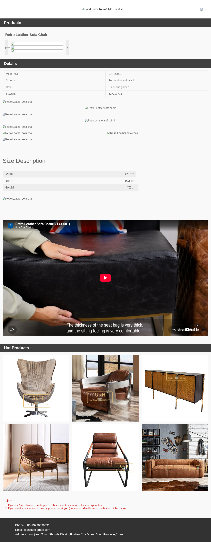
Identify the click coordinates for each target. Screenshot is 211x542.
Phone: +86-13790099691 (32, 525)
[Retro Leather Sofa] (175, 457)
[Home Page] (108, 9)
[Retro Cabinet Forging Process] (175, 388)
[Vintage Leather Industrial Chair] (105, 457)
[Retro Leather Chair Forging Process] (36, 457)
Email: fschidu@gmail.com (32, 529)
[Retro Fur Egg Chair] (36, 388)
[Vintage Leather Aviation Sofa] (105, 388)
